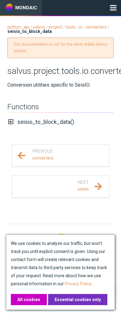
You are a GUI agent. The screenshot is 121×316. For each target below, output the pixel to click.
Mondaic (26, 8)
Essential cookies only (78, 299)
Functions (23, 106)
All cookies (28, 299)
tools (70, 27)
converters (96, 27)
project (55, 27)
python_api (18, 27)
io (80, 27)
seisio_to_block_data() (45, 122)
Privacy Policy (78, 283)
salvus (39, 27)
